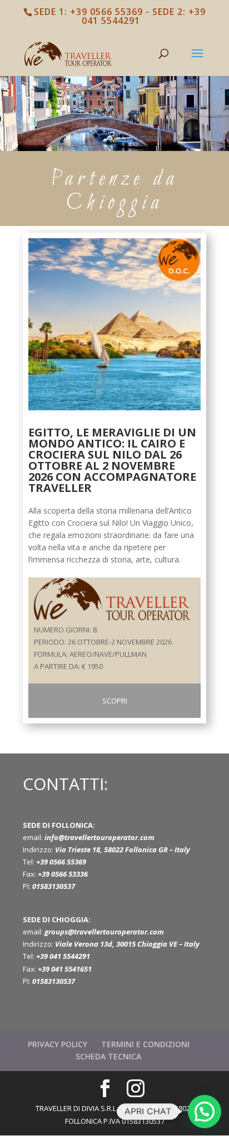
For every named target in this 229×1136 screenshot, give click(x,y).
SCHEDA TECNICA (108, 1056)
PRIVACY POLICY (57, 1044)
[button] (204, 1111)
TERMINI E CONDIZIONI (145, 1044)
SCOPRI (114, 701)
